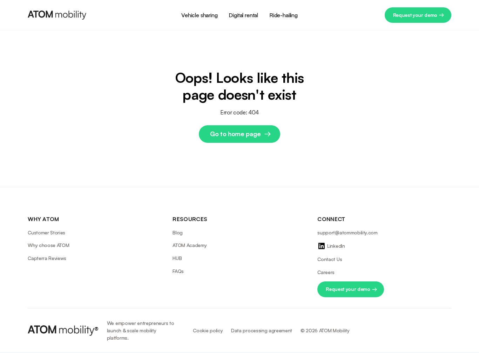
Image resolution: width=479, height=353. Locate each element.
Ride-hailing (283, 15)
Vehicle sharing (199, 15)
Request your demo (415, 15)
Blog (178, 232)
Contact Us (329, 259)
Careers (326, 272)
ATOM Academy (190, 245)
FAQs (178, 271)
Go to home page (235, 134)
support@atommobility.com (347, 232)
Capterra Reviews (47, 258)
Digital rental (243, 15)
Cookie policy (208, 330)
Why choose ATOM (48, 245)
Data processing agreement (261, 330)
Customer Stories (46, 232)
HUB (177, 258)
